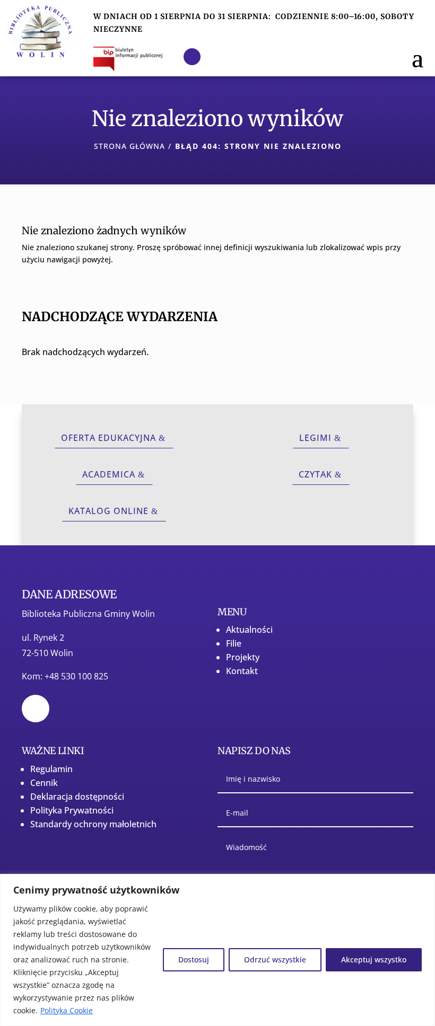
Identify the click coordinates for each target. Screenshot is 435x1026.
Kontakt (242, 671)
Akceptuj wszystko (373, 959)
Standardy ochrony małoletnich (93, 824)
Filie (233, 643)
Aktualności (249, 629)
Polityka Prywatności (72, 810)
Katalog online (108, 511)
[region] (217, 950)
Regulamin (51, 769)
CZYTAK (315, 474)
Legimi (315, 438)
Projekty (242, 657)
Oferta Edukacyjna (108, 438)
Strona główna (129, 146)
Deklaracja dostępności (77, 796)
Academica (108, 474)
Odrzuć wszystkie (275, 959)
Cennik (44, 783)
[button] (417, 56)
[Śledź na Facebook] (192, 56)
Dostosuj (193, 959)
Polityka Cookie (66, 1010)
